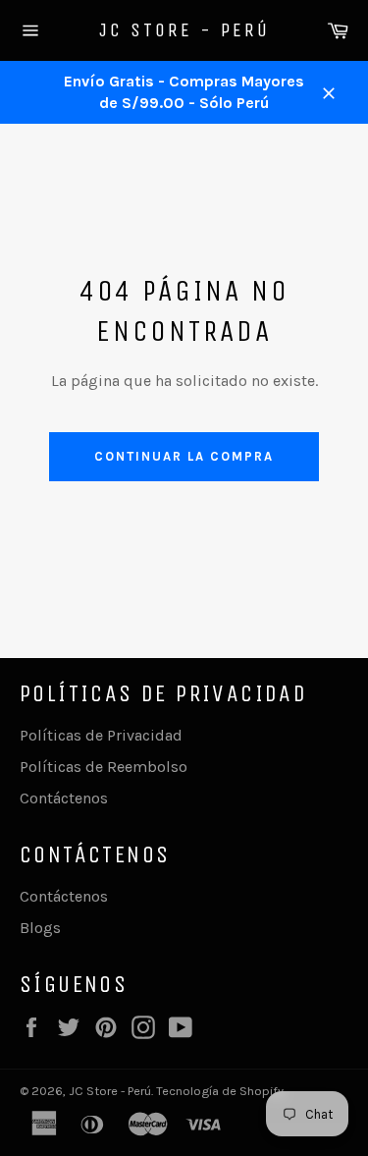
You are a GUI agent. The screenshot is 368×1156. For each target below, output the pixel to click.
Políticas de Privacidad (101, 735)
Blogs (40, 927)
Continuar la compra (183, 456)
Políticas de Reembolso (103, 766)
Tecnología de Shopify (220, 1090)
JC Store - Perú (184, 30)
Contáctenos (64, 798)
